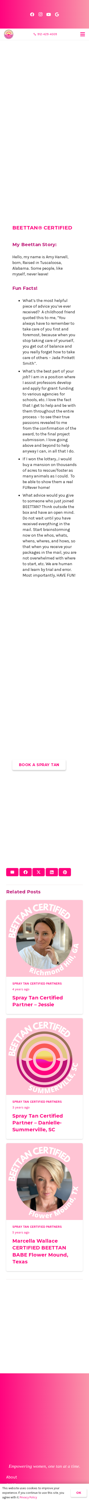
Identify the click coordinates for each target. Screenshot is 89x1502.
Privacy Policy (28, 1497)
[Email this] (12, 872)
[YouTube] (48, 14)
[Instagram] (40, 14)
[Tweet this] (38, 872)
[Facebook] (32, 14)
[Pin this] (65, 872)
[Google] (57, 14)
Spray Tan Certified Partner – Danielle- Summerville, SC (37, 1122)
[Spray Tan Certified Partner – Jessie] (44, 902)
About (11, 1477)
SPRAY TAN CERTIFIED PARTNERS (37, 983)
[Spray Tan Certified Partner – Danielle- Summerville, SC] (44, 1020)
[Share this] (25, 872)
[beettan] (8, 34)
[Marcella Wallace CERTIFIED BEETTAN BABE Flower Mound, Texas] (44, 1145)
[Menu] (82, 34)
